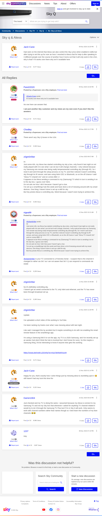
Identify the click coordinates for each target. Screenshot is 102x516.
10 (27, 445)
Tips (55, 3)
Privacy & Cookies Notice (56, 501)
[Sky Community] (16, 3)
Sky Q (51, 14)
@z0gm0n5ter (31, 222)
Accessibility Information (74, 501)
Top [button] (97, 501)
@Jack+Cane (31, 96)
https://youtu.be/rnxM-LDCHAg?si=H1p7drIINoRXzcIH (45, 353)
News (47, 3)
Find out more (62, 90)
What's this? (14, 57)
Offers (73, 3)
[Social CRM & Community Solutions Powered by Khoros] (94, 510)
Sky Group (78, 504)
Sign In (96, 4)
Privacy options (25, 501)
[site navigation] (3, 4)
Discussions (35, 3)
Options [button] (93, 37)
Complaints (24, 504)
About (63, 3)
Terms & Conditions (39, 501)
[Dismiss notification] (97, 9)
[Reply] (95, 67)
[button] (96, 46)
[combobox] (55, 21)
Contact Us (51, 504)
